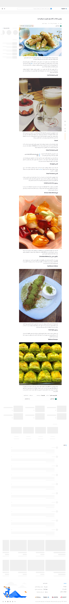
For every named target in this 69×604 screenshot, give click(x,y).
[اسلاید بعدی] (1, 34)
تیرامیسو (40, 169)
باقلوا (31, 63)
